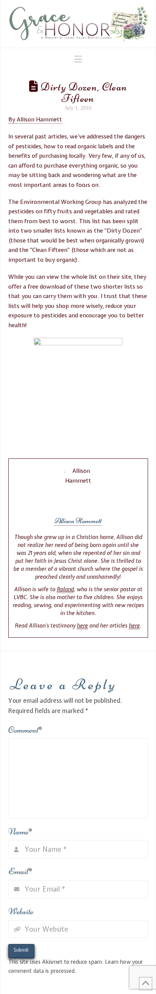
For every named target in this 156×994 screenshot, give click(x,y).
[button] (78, 59)
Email (20, 871)
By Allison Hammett (35, 119)
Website (20, 911)
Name (20, 831)
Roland (65, 589)
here (82, 625)
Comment (25, 729)
